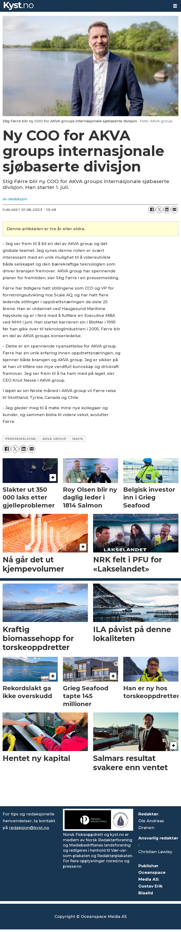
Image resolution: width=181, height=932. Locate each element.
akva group (54, 439)
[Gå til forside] (84, 6)
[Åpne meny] (175, 6)
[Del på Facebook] (151, 209)
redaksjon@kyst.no (29, 827)
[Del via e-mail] (174, 209)
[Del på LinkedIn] (166, 209)
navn (77, 439)
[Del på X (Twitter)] (159, 209)
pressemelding (20, 439)
